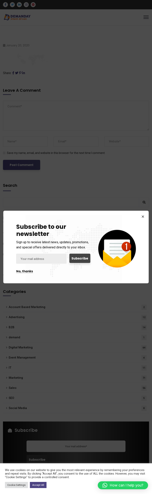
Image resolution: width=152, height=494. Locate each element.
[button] (123, 485)
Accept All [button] (38, 485)
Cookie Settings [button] (16, 485)
